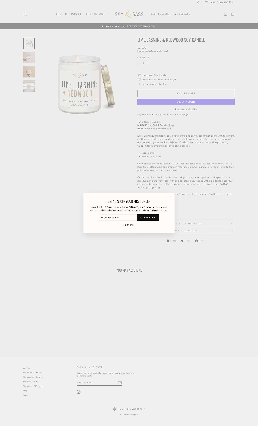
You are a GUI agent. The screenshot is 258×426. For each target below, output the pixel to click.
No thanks (129, 224)
